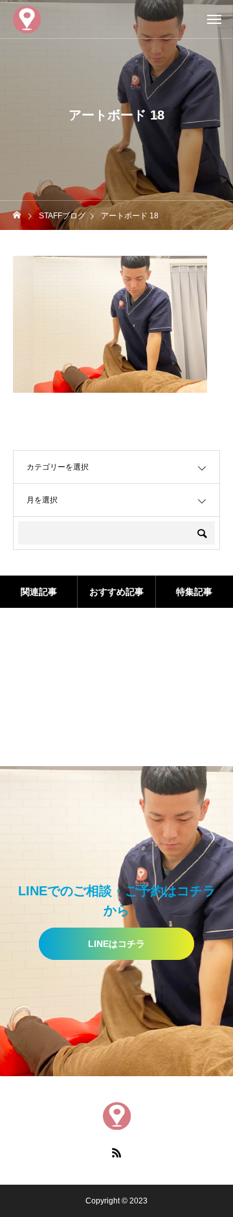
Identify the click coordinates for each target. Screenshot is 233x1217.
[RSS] (116, 1152)
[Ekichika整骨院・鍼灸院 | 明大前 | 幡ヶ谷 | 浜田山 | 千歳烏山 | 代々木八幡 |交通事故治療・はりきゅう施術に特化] (27, 19)
